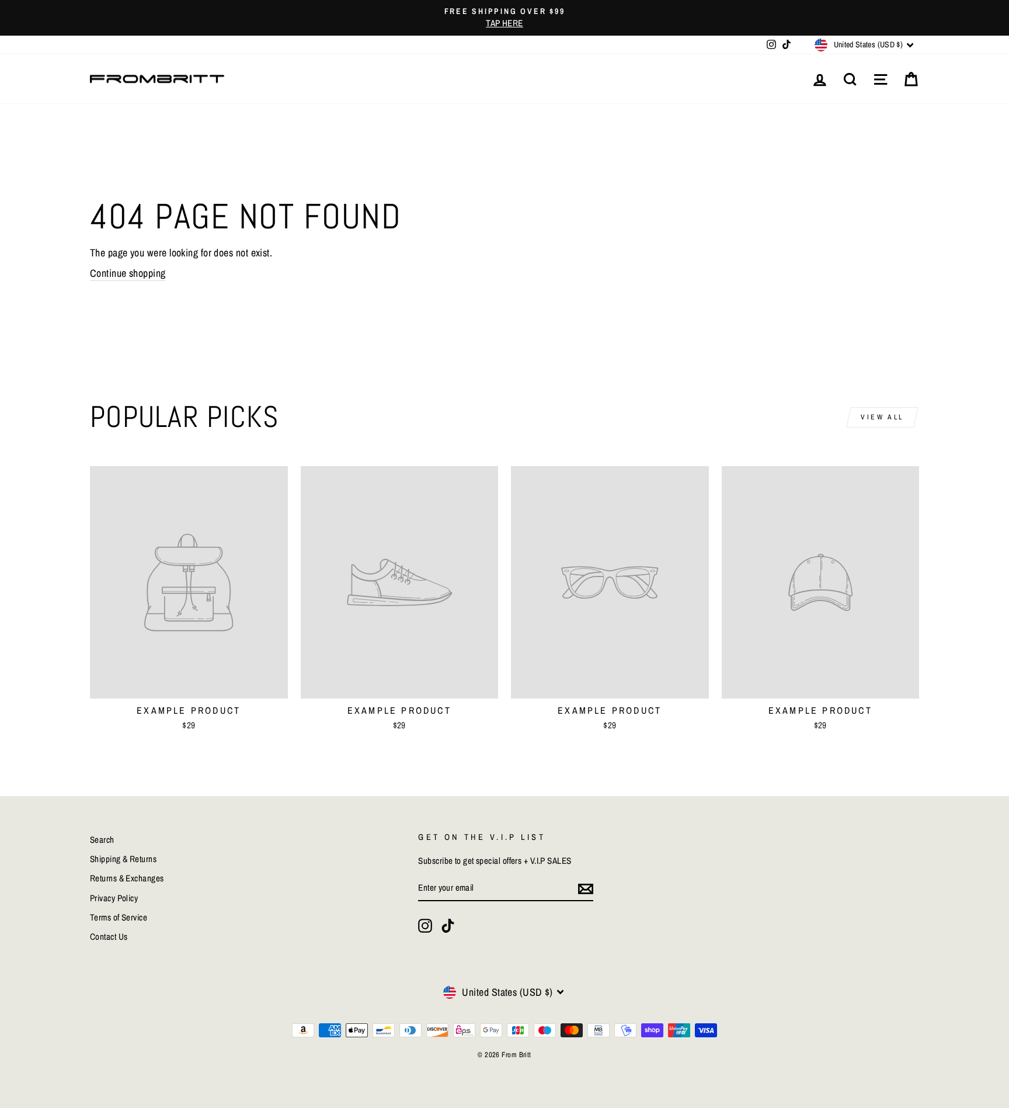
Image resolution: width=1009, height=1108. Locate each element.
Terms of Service (118, 917)
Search (102, 839)
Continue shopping (128, 273)
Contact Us (109, 936)
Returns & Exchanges (127, 878)
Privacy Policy (114, 898)
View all (882, 417)
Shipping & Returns (123, 859)
